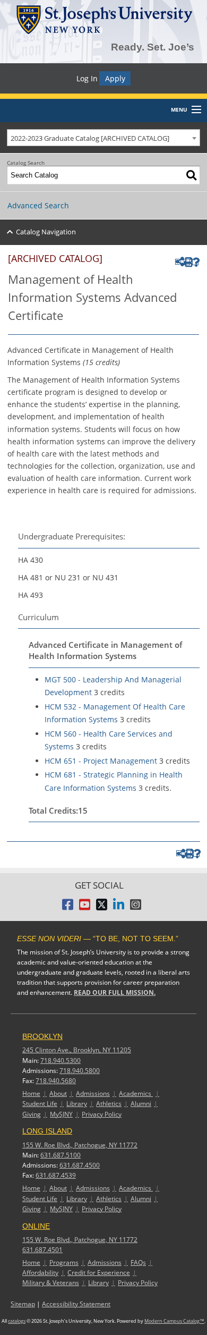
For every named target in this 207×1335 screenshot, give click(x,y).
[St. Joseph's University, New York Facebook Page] (67, 907)
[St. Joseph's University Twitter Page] (101, 907)
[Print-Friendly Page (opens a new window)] (187, 262)
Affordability (40, 1272)
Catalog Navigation (46, 231)
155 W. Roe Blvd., (79, 1145)
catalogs (16, 1321)
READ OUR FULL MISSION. (115, 992)
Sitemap (23, 1303)
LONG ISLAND (47, 1131)
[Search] (192, 175)
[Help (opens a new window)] (195, 262)
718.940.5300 (60, 1060)
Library (76, 1103)
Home (31, 1093)
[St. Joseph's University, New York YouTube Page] (84, 907)
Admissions (93, 1093)
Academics (136, 1093)
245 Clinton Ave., (76, 1049)
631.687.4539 (56, 1175)
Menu (179, 109)
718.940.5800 (79, 1070)
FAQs (138, 1262)
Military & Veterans (50, 1282)
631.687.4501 (42, 1249)
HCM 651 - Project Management (101, 761)
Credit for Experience (98, 1272)
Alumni (141, 1103)
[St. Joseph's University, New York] (104, 18)
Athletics (109, 1103)
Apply (115, 78)
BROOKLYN (42, 1036)
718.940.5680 (56, 1080)
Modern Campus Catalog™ (174, 1321)
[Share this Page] (178, 262)
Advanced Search (38, 205)
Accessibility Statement (76, 1303)
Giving (31, 1114)
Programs (64, 1262)
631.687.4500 (79, 1165)
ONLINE (36, 1226)
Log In (87, 78)
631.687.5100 (60, 1155)
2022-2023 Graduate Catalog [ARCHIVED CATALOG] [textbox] (90, 138)
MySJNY (61, 1114)
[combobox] (103, 137)
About (58, 1093)
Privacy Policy (102, 1114)
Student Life (39, 1103)
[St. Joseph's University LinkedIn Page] (118, 907)
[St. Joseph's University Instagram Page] (135, 907)
